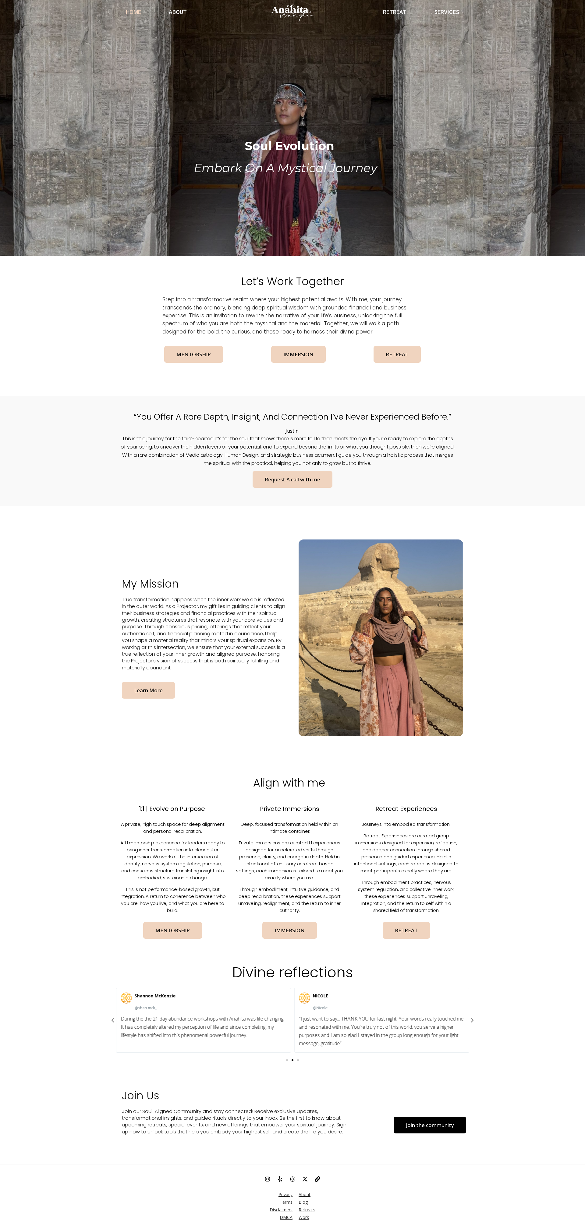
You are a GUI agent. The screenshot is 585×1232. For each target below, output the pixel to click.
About (178, 12)
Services (446, 12)
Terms (286, 1202)
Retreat (394, 12)
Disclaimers (281, 1210)
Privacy (285, 1194)
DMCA (286, 1217)
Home (133, 12)
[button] (287, 1060)
